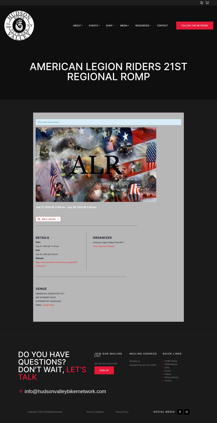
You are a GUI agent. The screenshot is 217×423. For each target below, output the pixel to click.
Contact (162, 25)
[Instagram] (186, 412)
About (77, 25)
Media (123, 25)
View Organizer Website (103, 246)
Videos (168, 374)
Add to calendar (49, 219)
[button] (194, 25)
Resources (142, 25)
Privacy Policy (122, 412)
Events (93, 25)
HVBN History (171, 361)
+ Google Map (47, 304)
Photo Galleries (171, 377)
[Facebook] (180, 412)
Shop (109, 25)
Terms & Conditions (95, 412)
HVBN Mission (171, 364)
